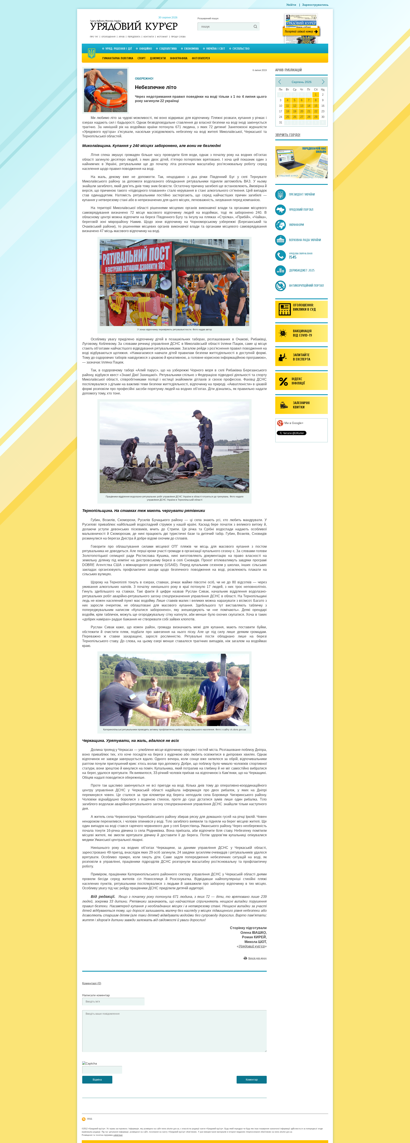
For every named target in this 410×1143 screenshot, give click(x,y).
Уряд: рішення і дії (118, 48)
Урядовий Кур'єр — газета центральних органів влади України (133, 21)
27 (301, 117)
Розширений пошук (208, 18)
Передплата (134, 37)
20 (301, 111)
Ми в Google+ (293, 423)
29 (315, 117)
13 (301, 105)
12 (294, 105)
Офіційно (145, 48)
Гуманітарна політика (117, 58)
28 (308, 117)
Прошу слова (178, 37)
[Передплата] (301, 177)
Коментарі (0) (91, 983)
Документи (158, 58)
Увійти (291, 4)
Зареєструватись (315, 4)
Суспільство (241, 48)
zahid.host (118, 1135)
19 (294, 111)
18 (287, 111)
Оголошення (108, 37)
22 (315, 111)
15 (315, 105)
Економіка (191, 48)
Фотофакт (162, 37)
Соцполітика (168, 48)
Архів (121, 37)
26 (294, 117)
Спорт (142, 58)
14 (308, 105)
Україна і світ (215, 48)
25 (287, 117)
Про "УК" (94, 37)
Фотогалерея (201, 58)
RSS (89, 1119)
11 (287, 105)
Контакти (149, 37)
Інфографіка (178, 58)
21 (308, 111)
